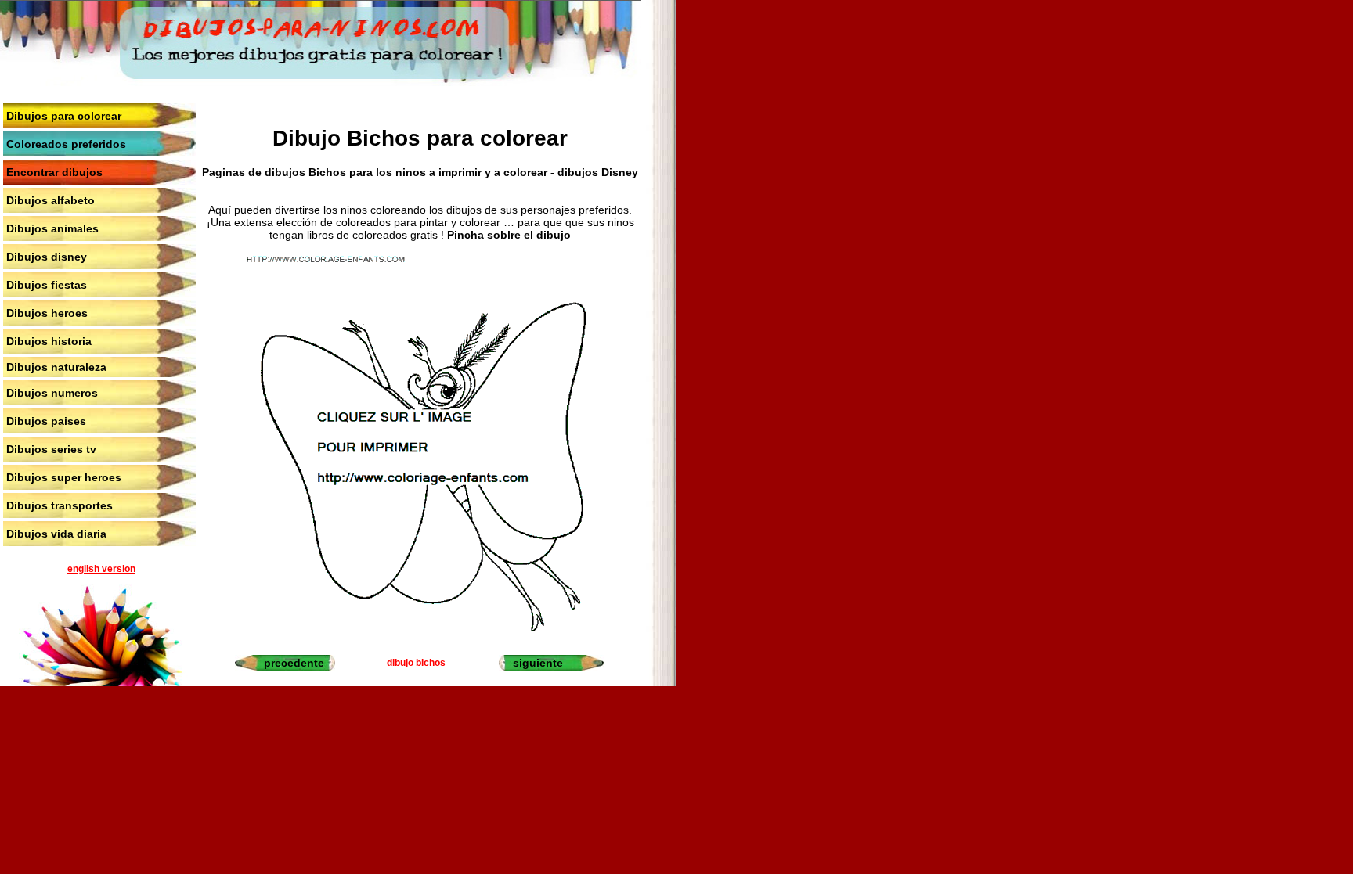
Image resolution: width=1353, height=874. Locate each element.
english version (101, 568)
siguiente (538, 662)
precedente (294, 662)
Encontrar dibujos (54, 172)
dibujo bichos (416, 662)
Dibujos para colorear (63, 116)
